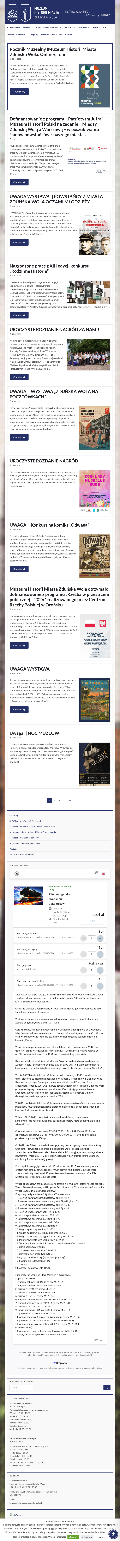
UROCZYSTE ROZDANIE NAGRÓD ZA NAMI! (54, 329)
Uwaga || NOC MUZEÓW (34, 733)
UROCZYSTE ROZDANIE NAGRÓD (44, 460)
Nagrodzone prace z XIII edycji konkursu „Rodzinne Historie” (49, 268)
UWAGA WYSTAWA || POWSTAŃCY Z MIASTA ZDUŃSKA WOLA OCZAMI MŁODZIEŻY (56, 199)
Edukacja (69, 27)
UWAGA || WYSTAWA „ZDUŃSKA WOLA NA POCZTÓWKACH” (54, 394)
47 (70, 800)
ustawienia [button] (101, 1537)
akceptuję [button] (73, 1537)
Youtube (13, 849)
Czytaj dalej (19, 91)
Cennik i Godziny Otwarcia (48, 27)
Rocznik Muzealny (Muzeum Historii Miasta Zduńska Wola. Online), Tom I (53, 51)
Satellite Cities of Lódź (51, 34)
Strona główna (13, 27)
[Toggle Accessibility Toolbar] (113, 1534)
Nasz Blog (14, 815)
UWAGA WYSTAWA (30, 668)
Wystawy (27, 27)
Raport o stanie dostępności (22, 854)
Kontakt (69, 34)
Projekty (34, 34)
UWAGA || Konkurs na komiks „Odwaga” (49, 524)
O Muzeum (83, 27)
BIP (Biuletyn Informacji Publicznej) (25, 821)
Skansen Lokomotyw (16, 34)
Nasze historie (99, 27)
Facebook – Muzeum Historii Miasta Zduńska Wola (32, 826)
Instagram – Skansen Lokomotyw (25, 843)
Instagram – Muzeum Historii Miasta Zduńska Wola (33, 832)
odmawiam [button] (87, 1537)
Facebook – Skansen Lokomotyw (24, 837)
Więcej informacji (57, 1536)
